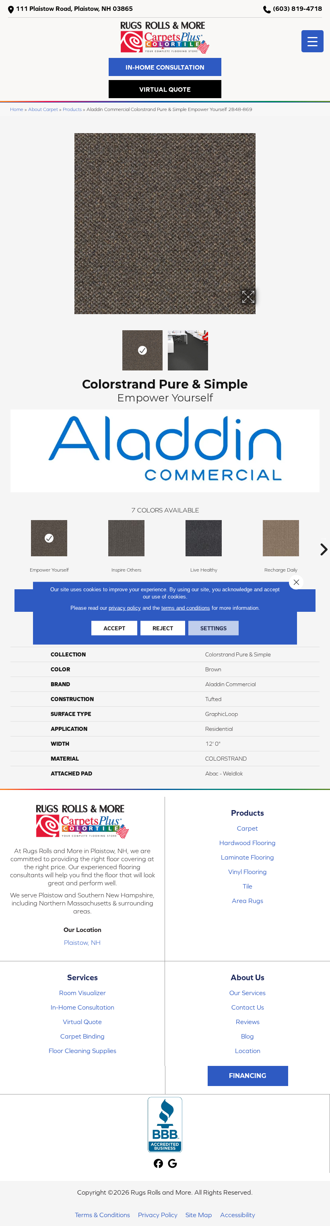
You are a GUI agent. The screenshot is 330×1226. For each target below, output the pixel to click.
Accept (114, 628)
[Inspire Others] (126, 538)
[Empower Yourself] (49, 538)
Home (16, 109)
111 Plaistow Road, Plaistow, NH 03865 (74, 8)
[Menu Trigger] (312, 41)
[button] (165, 67)
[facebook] (159, 1164)
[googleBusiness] (173, 1164)
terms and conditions (185, 608)
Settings (213, 628)
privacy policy (125, 608)
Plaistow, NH (82, 942)
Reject (163, 628)
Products (72, 109)
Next (262, 346)
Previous (68, 346)
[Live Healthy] (203, 538)
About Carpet (43, 109)
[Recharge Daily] (281, 538)
